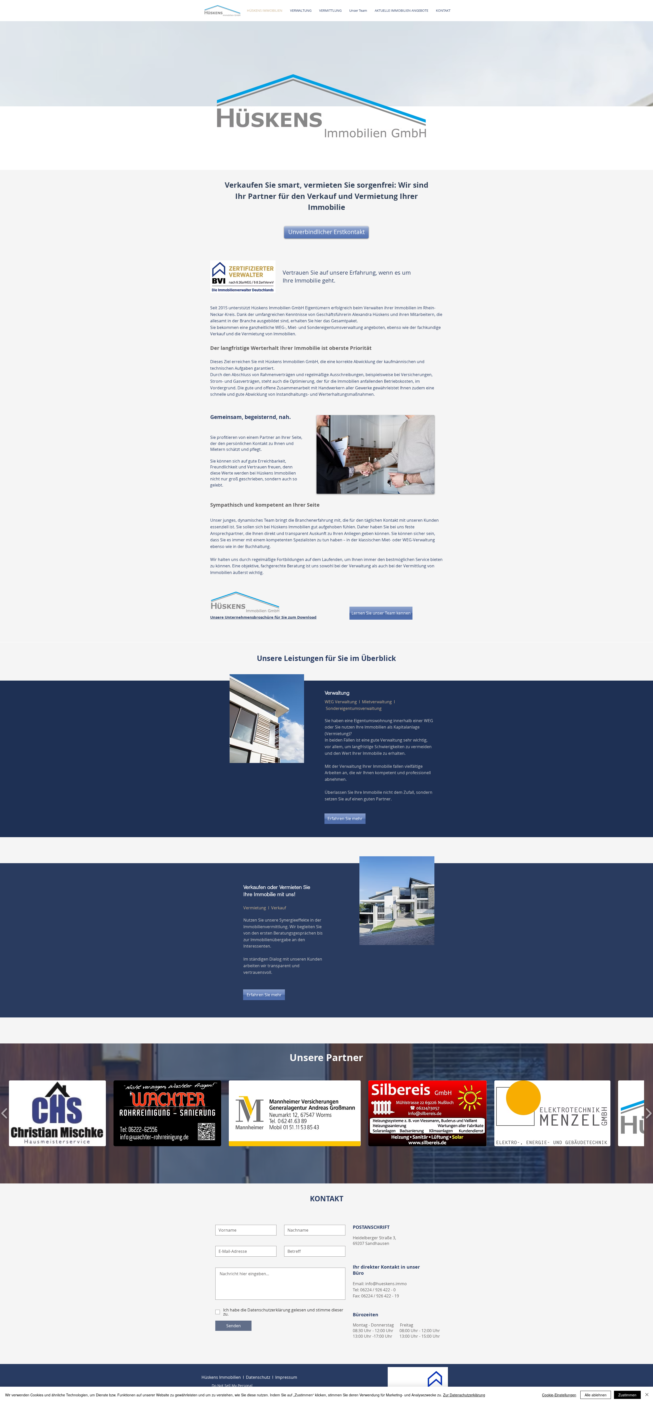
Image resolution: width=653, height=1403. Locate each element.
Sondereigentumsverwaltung (354, 708)
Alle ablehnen (596, 1394)
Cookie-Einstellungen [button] (559, 1394)
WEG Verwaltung (341, 702)
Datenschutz (258, 1377)
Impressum (285, 1377)
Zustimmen (627, 1394)
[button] (57, 1113)
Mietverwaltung (377, 702)
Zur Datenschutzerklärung (464, 1394)
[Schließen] (647, 1395)
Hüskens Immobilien (221, 1377)
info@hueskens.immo (386, 1283)
